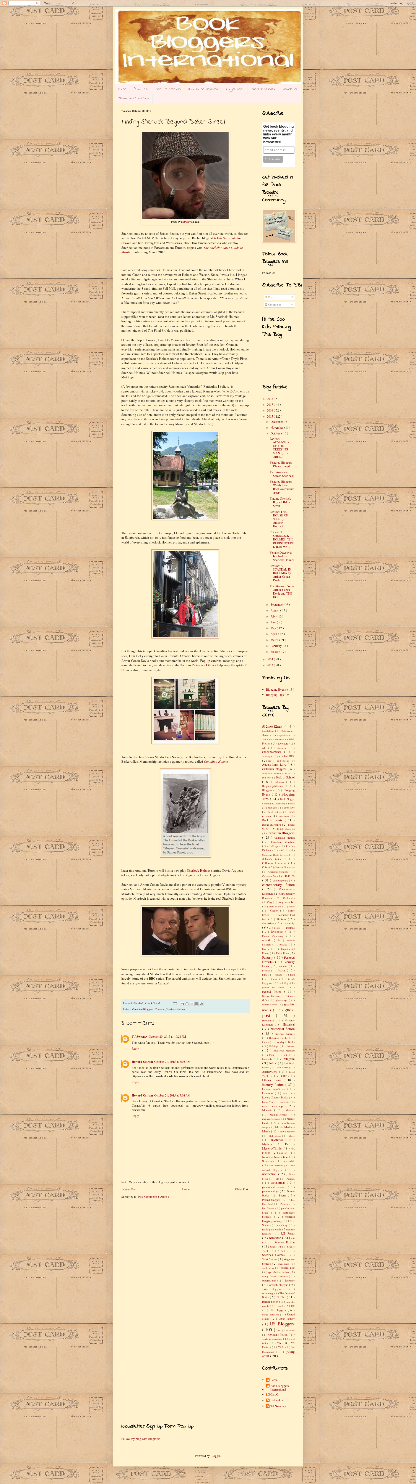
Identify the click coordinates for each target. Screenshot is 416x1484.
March (275, 640)
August (275, 610)
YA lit (281, 1347)
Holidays (274, 1046)
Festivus (266, 970)
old (278, 1178)
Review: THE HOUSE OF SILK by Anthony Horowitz (279, 519)
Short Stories (270, 1259)
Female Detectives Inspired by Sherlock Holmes (282, 556)
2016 (270, 410)
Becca (274, 1380)
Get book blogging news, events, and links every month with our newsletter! (278, 134)
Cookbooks (289, 898)
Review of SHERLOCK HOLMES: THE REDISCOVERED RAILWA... (282, 539)
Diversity (289, 923)
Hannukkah (269, 1020)
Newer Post (129, 1189)
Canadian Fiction (285, 837)
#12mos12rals (273, 726)
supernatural (269, 1280)
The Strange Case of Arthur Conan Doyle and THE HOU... (282, 591)
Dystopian (278, 931)
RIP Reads (288, 1233)
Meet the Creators (168, 89)
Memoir (268, 1110)
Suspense (289, 1280)
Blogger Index (235, 89)
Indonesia (268, 1059)
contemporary (281, 880)
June (274, 622)
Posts (271, 297)
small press (284, 1263)
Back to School (285, 777)
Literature (268, 1093)
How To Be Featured (203, 89)
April (274, 634)
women (291, 1330)
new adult (289, 1161)
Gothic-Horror (270, 1004)
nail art (284, 1152)
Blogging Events (276, 689)
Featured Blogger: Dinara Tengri (281, 464)
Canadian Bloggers (143, 1009)
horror (291, 1046)
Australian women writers (275, 773)
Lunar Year (268, 1101)
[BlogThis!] (187, 1004)
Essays (266, 948)
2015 (270, 416)
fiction (282, 970)
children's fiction (273, 858)
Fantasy (268, 957)
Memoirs (290, 1110)
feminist (284, 966)
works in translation (272, 1338)
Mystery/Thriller (273, 1148)
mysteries (278, 1140)
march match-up (274, 1106)
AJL (265, 747)
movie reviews (287, 1131)
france (275, 979)
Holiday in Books (285, 1042)
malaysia (285, 1101)
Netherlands (269, 1161)
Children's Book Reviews (275, 854)
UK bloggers (279, 1310)
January (276, 652)
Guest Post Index (263, 89)
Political (284, 1204)
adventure (283, 743)
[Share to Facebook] (196, 1004)
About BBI (140, 89)
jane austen (283, 1067)
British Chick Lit (286, 828)
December (277, 422)
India (272, 1055)
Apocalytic (268, 756)
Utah (279, 1330)
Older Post (241, 1189)
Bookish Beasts (273, 820)
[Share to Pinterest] (201, 1004)
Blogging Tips (275, 695)
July (273, 616)
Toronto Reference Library (198, 665)
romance (275, 1237)
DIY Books (275, 927)
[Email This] (182, 1004)
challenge (274, 846)
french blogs (283, 983)
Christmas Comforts (279, 871)
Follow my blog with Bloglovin (140, 1439)
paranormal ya (271, 1191)
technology (268, 1293)
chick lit (284, 850)
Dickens (282, 919)
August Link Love (275, 764)
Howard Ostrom (142, 1061)
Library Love (273, 1080)
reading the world (272, 1229)
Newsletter (290, 89)
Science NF (276, 1246)
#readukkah (268, 730)
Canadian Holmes (216, 761)
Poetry (283, 1195)
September (277, 604)
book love (289, 807)
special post (288, 1268)
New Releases (276, 1165)
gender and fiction (274, 987)
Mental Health (279, 1114)
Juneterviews (270, 1072)
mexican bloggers (271, 1118)
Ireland (273, 1063)
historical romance (285, 1033)
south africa (268, 1267)
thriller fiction (270, 1302)
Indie (286, 1054)
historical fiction (282, 1028)
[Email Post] (174, 1003)
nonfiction (270, 1173)
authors (266, 777)
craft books (275, 906)
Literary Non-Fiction (274, 1089)
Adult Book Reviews (272, 739)
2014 (270, 659)
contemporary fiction (278, 884)
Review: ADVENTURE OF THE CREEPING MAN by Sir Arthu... (280, 447)
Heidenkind (277, 1400)
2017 (270, 404)
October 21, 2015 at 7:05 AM (172, 1062)
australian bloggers (275, 769)
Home (122, 89)
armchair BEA (287, 756)
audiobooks (283, 760)
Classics (160, 1009)
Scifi (284, 1250)
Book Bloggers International (279, 1387)
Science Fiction (285, 1242)
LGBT (284, 1076)
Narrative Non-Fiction (275, 1157)
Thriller (281, 1297)
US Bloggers (282, 1323)
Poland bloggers (272, 1200)
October (276, 433)
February (277, 646)
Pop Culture (268, 1208)
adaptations (283, 735)
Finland (279, 974)
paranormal (279, 1182)
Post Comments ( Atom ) (153, 1197)
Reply (135, 1048)
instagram (289, 1059)
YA (280, 1343)
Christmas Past (269, 876)
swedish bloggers (279, 1285)
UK (293, 1306)
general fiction (273, 991)
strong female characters (275, 1276)
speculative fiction (279, 1272)
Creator (275, 910)
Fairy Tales (283, 953)
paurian (185, 221)
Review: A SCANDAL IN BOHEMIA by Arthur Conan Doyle (280, 573)
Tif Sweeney (140, 1036)
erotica (284, 944)
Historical (289, 1024)
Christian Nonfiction (285, 867)
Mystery (270, 1144)
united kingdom (271, 1314)
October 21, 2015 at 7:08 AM (172, 1095)
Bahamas (280, 781)
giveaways (282, 1000)
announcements (273, 752)
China (265, 867)
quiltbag (284, 1225)
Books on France (272, 824)
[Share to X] (192, 1004)
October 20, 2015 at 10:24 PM (167, 1036)
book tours (284, 816)
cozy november (286, 902)
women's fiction (278, 1334)
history (266, 1042)
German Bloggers (271, 995)
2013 (270, 665)
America (282, 747)
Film (265, 974)
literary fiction (273, 1084)
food (292, 974)
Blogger (215, 1456)
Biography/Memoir (274, 786)
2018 (270, 399)
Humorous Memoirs (284, 1050)
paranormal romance (275, 1187)
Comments (274, 304)
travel (280, 1306)
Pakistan (290, 1178)
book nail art (275, 812)
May (274, 628)
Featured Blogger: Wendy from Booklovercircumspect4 (282, 486)
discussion (268, 923)
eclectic (268, 940)
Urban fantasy (286, 1318)
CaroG (274, 1394)
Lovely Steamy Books (275, 1097)
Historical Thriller (279, 1037)
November (277, 427)
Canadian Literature (283, 842)
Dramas (290, 927)
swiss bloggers (273, 1289)
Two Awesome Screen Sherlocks (282, 474)
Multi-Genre (275, 1135)
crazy (292, 906)
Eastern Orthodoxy (274, 936)
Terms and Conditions (134, 98)
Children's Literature (275, 863)
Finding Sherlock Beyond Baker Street (280, 502)
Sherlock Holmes (198, 870)
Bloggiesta (269, 790)
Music (292, 1135)
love (286, 1093)
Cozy (270, 902)
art (269, 760)
